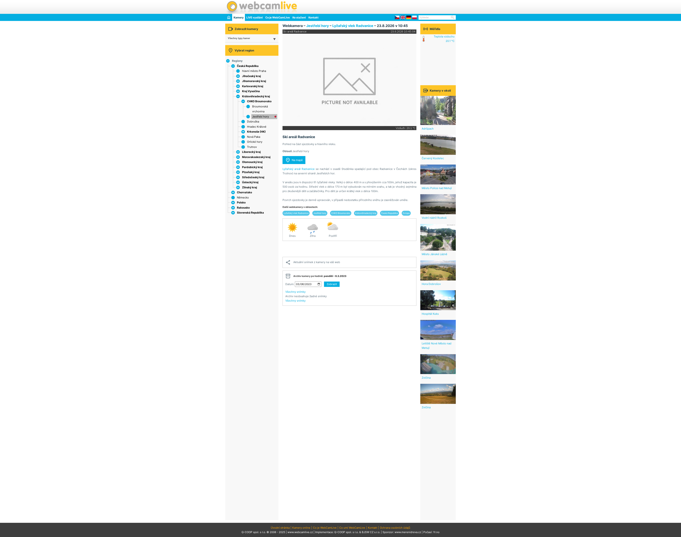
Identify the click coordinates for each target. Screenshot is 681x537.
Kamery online (301, 527)
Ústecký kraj (250, 182)
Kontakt (313, 17)
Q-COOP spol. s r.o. (346, 532)
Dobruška (253, 121)
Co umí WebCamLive (352, 527)
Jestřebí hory (260, 116)
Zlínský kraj (249, 187)
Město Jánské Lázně (434, 254)
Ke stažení (299, 17)
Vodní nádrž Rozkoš (434, 217)
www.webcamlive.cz (300, 532)
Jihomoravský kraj (254, 81)
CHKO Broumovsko (259, 101)
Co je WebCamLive (277, 17)
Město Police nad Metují (437, 188)
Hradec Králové (256, 126)
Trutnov (252, 147)
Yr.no (436, 532)
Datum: (289, 284)
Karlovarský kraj (252, 86)
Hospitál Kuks (430, 313)
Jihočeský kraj (251, 76)
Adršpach (428, 128)
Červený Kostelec (433, 158)
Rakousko (243, 207)
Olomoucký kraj (252, 162)
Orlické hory (254, 141)
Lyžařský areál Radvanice (299, 169)
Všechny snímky (295, 291)
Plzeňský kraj (250, 172)
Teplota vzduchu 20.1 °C (444, 39)
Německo (243, 197)
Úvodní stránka (280, 527)
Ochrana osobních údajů (395, 527)
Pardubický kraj (252, 167)
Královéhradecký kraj (256, 96)
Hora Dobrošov (431, 284)
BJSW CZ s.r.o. (371, 532)
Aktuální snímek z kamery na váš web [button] (312, 262)
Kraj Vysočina (251, 91)
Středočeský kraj (253, 177)
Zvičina (426, 377)
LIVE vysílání (254, 17)
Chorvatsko (244, 192)
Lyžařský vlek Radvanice (352, 26)
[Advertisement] (414, 6)
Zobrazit (332, 284)
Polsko (241, 202)
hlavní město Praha (254, 71)
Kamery (239, 17)
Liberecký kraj (251, 152)
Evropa (406, 213)
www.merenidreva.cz (408, 532)
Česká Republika (248, 66)
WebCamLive (261, 7)
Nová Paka (253, 136)
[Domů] (228, 17)
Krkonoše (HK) (256, 131)
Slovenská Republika (250, 212)
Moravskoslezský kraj (256, 157)
